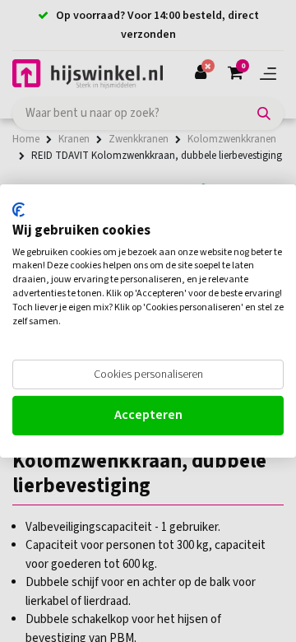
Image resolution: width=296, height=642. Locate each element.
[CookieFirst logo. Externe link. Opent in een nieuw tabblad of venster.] (18, 209)
